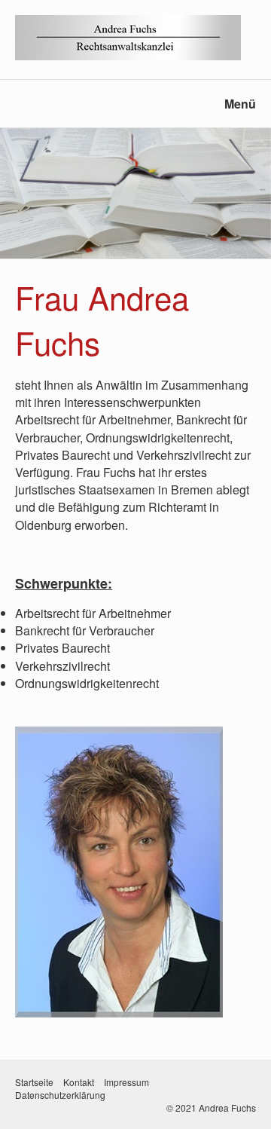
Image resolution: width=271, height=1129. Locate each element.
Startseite (34, 1081)
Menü (240, 103)
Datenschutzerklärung (60, 1094)
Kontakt (78, 1081)
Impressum (126, 1081)
